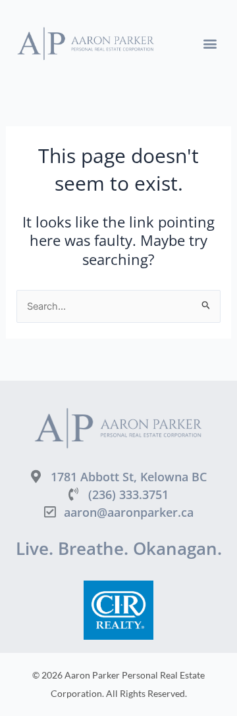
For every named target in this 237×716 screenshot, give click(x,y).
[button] (210, 44)
